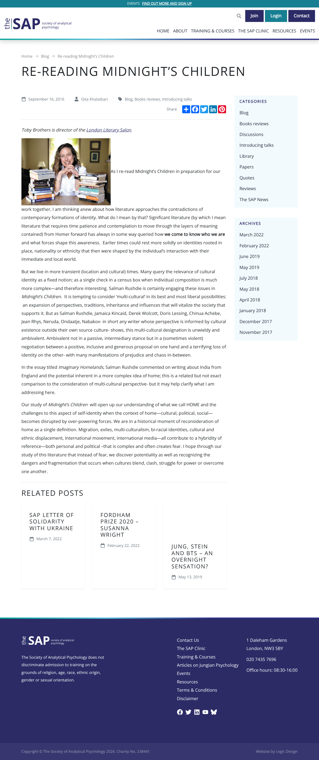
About (180, 31)
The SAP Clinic (253, 31)
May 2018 (249, 289)
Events (307, 31)
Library (246, 156)
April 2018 (249, 300)
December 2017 (255, 322)
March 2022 (251, 235)
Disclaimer (187, 699)
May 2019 (249, 267)
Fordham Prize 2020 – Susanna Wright (119, 524)
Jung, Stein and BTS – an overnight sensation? (192, 556)
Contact (302, 16)
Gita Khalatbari (94, 99)
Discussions (251, 134)
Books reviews (147, 99)
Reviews (247, 189)
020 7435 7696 (261, 659)
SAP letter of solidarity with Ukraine (51, 521)
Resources (284, 31)
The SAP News (253, 200)
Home (163, 31)
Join (254, 16)
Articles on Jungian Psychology (208, 665)
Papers (246, 167)
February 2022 (254, 246)
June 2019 (249, 256)
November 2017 (255, 332)
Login (276, 16)
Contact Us (188, 640)
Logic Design (287, 751)
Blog (129, 99)
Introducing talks (177, 99)
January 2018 (252, 311)
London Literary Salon (108, 130)
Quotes (246, 178)
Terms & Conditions (197, 690)
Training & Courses (212, 31)
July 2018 (248, 278)
